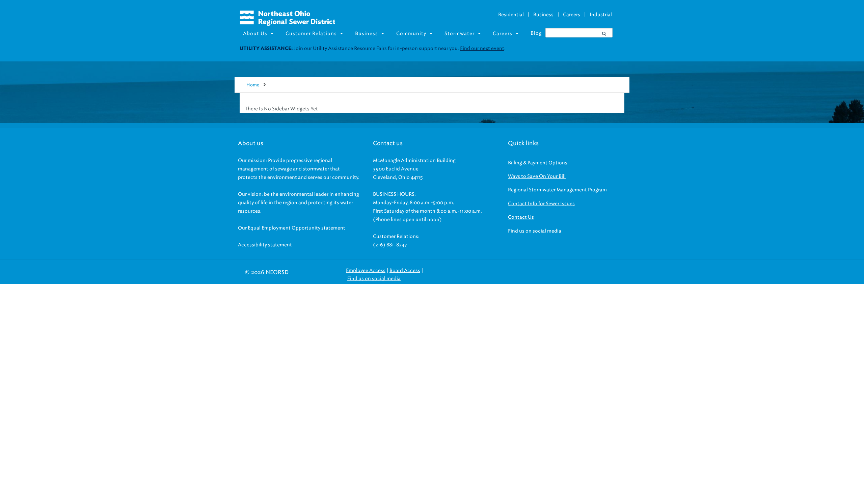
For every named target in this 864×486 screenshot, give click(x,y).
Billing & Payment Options (537, 163)
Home (252, 84)
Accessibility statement (265, 245)
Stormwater (459, 33)
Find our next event (482, 48)
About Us (255, 33)
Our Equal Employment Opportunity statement (291, 228)
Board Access (404, 270)
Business (543, 15)
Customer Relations (311, 33)
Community (411, 33)
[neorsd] (287, 24)
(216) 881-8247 (390, 245)
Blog (536, 33)
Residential (511, 15)
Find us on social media (534, 231)
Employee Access (365, 270)
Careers (571, 15)
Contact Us (521, 217)
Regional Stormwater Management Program (557, 190)
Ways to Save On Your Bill (537, 176)
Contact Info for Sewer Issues (541, 204)
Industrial (601, 15)
